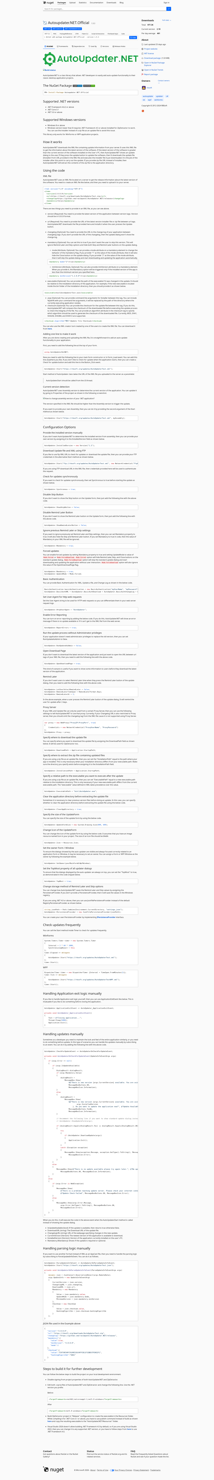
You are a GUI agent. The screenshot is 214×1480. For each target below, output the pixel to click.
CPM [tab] (77, 34)
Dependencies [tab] (79, 46)
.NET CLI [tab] (47, 34)
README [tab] (49, 46)
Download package (152, 58)
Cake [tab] (123, 34)
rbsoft (149, 87)
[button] (133, 37)
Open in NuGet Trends (153, 70)
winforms (158, 100)
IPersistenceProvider (106, 917)
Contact (47, 1451)
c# (167, 96)
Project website (150, 49)
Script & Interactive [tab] (98, 34)
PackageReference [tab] (66, 34)
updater (159, 96)
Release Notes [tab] (119, 46)
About (92, 1470)
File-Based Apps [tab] (113, 34)
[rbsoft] (144, 88)
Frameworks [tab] (63, 46)
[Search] (168, 9)
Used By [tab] (93, 46)
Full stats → (166, 20)
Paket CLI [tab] (85, 34)
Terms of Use (102, 1470)
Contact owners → (164, 82)
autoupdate (148, 96)
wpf (149, 100)
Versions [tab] (105, 46)
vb (144, 100)
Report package (151, 74)
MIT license (149, 53)
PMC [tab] (54, 34)
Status (90, 1451)
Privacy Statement (141, 1470)
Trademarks (155, 1470)
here (50, 328)
